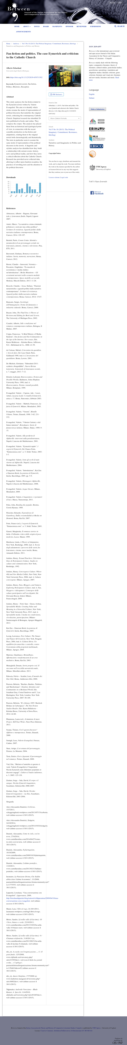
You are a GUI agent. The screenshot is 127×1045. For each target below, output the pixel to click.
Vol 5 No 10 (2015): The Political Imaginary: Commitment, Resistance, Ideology (49, 43)
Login (120, 2)
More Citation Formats (58, 118)
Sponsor (69, 26)
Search (121, 26)
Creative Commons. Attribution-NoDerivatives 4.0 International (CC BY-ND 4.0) (66, 1031)
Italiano (91, 98)
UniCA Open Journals (98, 181)
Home (16, 26)
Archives (16, 43)
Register (112, 2)
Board (46, 26)
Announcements (23, 31)
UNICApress (96, 1028)
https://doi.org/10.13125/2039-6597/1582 (26, 77)
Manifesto (57, 26)
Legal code (64, 177)
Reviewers (81, 26)
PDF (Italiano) (57, 94)
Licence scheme (54, 177)
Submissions (95, 26)
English (91, 94)
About (26, 26)
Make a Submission (97, 109)
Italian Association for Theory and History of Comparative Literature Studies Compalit (54, 1028)
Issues (37, 26)
